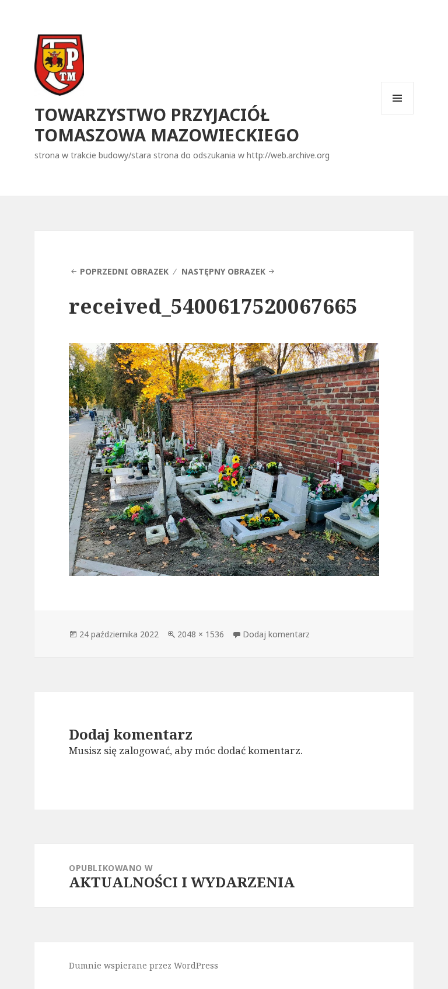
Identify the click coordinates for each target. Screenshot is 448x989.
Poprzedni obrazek (124, 271)
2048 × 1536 (200, 634)
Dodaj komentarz (276, 634)
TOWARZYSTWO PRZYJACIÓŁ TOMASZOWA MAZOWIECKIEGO (166, 124)
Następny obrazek (223, 271)
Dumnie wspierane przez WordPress (143, 965)
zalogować (144, 750)
